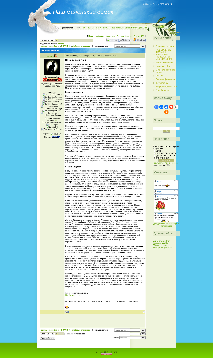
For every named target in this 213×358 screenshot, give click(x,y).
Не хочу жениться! (100, 46)
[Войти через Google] (176, 107)
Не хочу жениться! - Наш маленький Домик (112, 28)
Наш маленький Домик (49, 46)
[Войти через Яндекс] (171, 107)
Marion (61, 43)
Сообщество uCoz (161, 243)
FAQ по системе (160, 245)
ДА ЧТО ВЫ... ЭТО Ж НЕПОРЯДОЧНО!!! (164, 157)
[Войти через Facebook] (166, 107)
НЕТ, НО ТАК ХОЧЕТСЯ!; (167, 153)
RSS (83, 28)
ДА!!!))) (159, 151)
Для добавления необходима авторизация (166, 225)
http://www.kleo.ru (72, 295)
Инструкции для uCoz (162, 247)
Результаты (158, 163)
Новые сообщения (96, 36)
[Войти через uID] (156, 107)
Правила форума (124, 36)
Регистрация (136, 28)
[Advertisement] (92, 320)
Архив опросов (171, 163)
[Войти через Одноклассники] (166, 112)
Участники (110, 36)
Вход (145, 28)
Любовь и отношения (81, 46)
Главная (90, 28)
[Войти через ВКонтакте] (161, 107)
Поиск (136, 36)
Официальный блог (161, 241)
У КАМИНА (65, 46)
